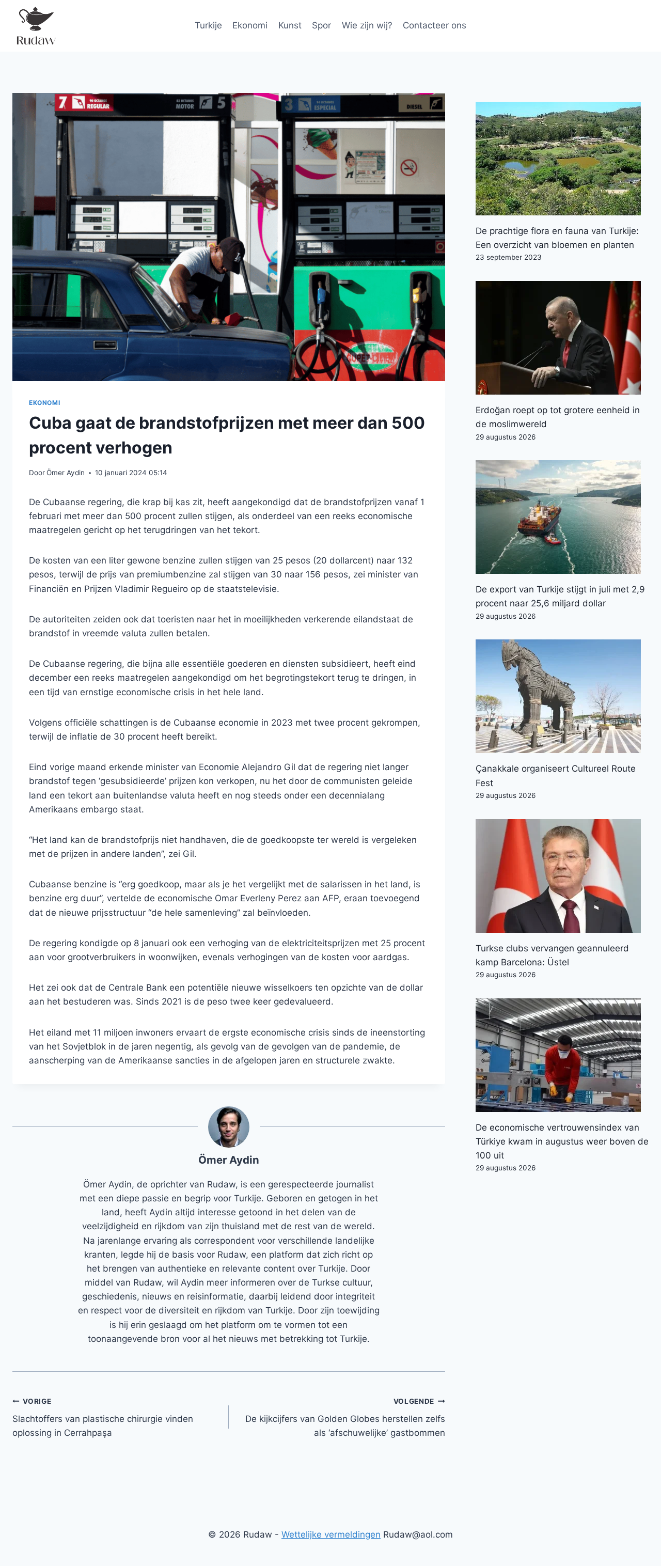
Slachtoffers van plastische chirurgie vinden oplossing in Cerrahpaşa (102, 1417)
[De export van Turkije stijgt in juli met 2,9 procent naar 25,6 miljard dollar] (562, 517)
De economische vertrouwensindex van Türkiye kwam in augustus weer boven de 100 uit (562, 1141)
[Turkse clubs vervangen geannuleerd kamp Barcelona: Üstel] (562, 876)
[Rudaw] (35, 26)
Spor (321, 25)
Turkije (208, 25)
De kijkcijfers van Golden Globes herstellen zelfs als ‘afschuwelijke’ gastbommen (345, 1417)
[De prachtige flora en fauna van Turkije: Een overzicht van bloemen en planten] (562, 158)
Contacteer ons (434, 25)
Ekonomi (249, 25)
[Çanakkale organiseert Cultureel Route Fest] (562, 696)
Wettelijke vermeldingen (331, 1534)
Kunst (290, 25)
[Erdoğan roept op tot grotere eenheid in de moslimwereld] (562, 338)
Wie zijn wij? (367, 25)
